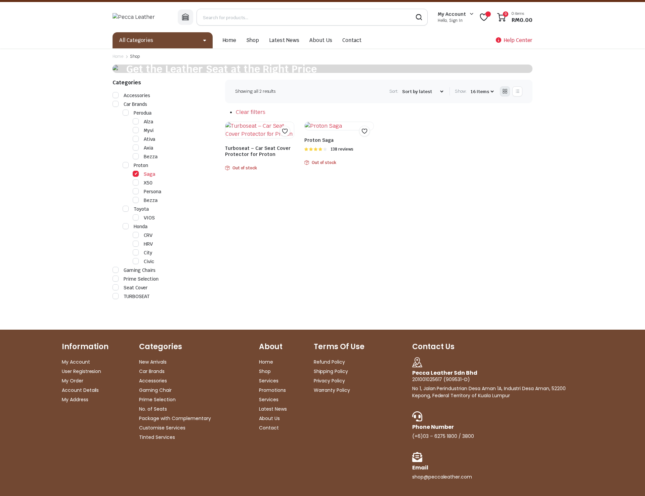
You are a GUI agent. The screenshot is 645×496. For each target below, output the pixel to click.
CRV (148, 235)
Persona (152, 192)
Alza (148, 122)
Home (229, 40)
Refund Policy (329, 362)
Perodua (143, 113)
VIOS (149, 218)
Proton (141, 165)
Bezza (151, 157)
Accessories (137, 95)
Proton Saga (319, 140)
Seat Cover (135, 288)
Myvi (149, 130)
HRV (148, 244)
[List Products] (517, 91)
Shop (252, 40)
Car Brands (135, 104)
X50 (148, 183)
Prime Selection (141, 279)
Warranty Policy (332, 390)
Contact (351, 40)
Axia (148, 148)
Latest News (284, 40)
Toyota (141, 209)
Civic (149, 261)
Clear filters (250, 112)
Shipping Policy (331, 371)
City (148, 253)
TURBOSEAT (136, 296)
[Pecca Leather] (140, 17)
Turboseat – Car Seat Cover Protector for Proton (258, 151)
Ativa (149, 139)
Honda (140, 226)
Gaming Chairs (140, 270)
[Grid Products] (505, 91)
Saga (149, 174)
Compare (288, 144)
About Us (320, 40)
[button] (285, 131)
